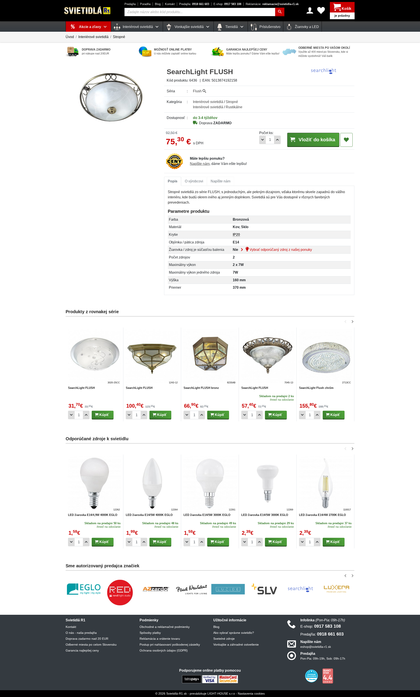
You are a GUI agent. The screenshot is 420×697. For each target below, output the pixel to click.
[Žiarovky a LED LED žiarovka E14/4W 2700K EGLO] (325, 484)
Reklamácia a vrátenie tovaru (160, 638)
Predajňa (130, 4)
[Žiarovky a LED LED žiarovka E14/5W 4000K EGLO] (152, 484)
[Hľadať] (279, 12)
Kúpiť (103, 415)
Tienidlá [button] (231, 27)
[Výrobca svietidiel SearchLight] (300, 589)
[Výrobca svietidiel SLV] (264, 589)
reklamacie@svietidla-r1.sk (272, 4)
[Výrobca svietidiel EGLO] (84, 589)
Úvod (70, 37)
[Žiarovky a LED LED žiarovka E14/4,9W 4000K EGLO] (94, 484)
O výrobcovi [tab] (194, 181)
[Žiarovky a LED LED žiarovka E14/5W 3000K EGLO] (210, 484)
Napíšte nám (200, 164)
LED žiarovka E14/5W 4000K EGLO (149, 515)
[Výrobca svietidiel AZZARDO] (156, 589)
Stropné (119, 37)
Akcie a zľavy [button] (90, 27)
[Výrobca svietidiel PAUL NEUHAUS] (192, 589)
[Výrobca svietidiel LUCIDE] (228, 589)
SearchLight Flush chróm (316, 388)
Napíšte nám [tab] (220, 181)
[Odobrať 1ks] (262, 140)
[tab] (172, 181)
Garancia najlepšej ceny (82, 650)
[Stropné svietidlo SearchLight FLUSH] (94, 357)
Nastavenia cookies (251, 693)
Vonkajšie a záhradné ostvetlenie (236, 644)
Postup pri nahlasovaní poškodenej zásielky (170, 644)
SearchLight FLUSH (81, 388)
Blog (158, 4)
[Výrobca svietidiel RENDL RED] (120, 592)
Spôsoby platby (150, 632)
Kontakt (170, 4)
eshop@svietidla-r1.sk (315, 646)
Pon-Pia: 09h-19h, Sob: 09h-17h (322, 658)
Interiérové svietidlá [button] (138, 27)
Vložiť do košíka (316, 139)
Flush (198, 91)
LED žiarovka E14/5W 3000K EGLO (207, 515)
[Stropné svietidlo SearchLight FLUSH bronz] (210, 357)
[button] (346, 321)
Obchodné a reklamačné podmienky (165, 627)
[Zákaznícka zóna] (310, 10)
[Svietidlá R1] (87, 10)
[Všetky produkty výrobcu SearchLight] (323, 71)
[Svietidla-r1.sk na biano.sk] (327, 676)
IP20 (236, 234)
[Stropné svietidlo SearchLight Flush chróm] (325, 357)
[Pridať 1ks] (277, 140)
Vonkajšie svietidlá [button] (189, 27)
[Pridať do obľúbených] (346, 140)
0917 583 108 (227, 4)
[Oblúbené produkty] (321, 10)
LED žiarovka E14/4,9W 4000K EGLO (92, 515)
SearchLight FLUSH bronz (201, 388)
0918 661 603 (194, 4)
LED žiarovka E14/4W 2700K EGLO (322, 515)
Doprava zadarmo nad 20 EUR (87, 638)
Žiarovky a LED (306, 27)
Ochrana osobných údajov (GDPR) (164, 650)
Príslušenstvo (269, 27)
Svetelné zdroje (224, 638)
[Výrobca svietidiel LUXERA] (336, 589)
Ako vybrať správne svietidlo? (233, 632)
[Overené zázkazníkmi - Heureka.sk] (312, 676)
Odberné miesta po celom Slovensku (91, 644)
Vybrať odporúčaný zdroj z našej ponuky (280, 250)
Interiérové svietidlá (93, 37)
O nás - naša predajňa (81, 632)
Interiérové (208, 102)
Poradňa (145, 4)
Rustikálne (234, 107)
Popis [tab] (172, 181)
